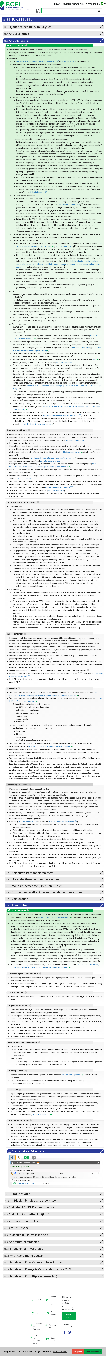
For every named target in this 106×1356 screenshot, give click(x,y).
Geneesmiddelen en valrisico (57, 487)
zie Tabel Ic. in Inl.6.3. (41, 1114)
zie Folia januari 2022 (65, 362)
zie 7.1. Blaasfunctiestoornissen (37, 424)
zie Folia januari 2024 (38, 192)
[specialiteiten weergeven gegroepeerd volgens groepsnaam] (18, 1157)
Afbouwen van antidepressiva (61, 821)
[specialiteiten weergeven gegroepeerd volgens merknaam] (12, 1157)
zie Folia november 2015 (69, 204)
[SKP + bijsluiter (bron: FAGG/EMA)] (15, 1173)
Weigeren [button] (78, 1352)
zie (94, 359)
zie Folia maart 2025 (64, 246)
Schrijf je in (68, 1315)
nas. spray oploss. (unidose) (21, 1170)
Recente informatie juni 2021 (27, 1183)
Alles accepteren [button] (93, 1352)
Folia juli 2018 (68, 61)
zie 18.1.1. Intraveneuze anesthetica (53, 917)
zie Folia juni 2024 (56, 490)
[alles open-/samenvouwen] (98, 1162)
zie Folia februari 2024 (80, 347)
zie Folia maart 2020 (75, 440)
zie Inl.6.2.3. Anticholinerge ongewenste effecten (52, 458)
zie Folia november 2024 (51, 461)
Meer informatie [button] (60, 1351)
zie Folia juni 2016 (23, 478)
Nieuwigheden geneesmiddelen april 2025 (61, 415)
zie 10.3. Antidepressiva (70, 452)
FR (98, 3)
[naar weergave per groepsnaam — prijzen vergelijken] (11, 1173)
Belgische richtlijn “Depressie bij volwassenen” (36, 61)
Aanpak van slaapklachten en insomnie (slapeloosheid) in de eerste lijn (57, 385)
